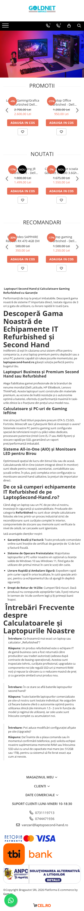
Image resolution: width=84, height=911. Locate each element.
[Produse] (6, 27)
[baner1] (42, 54)
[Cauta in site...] (79, 25)
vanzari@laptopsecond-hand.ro (44, 825)
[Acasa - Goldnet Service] (42, 10)
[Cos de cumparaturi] (69, 25)
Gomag (7, 894)
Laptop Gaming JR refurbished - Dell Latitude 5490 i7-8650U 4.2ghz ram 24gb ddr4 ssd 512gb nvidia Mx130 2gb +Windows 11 (22, 171)
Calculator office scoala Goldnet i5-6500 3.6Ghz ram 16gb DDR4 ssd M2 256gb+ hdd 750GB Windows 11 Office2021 (61, 171)
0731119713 (44, 813)
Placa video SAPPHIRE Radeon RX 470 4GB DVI (23, 239)
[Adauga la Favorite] (23, 131)
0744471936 (44, 819)
